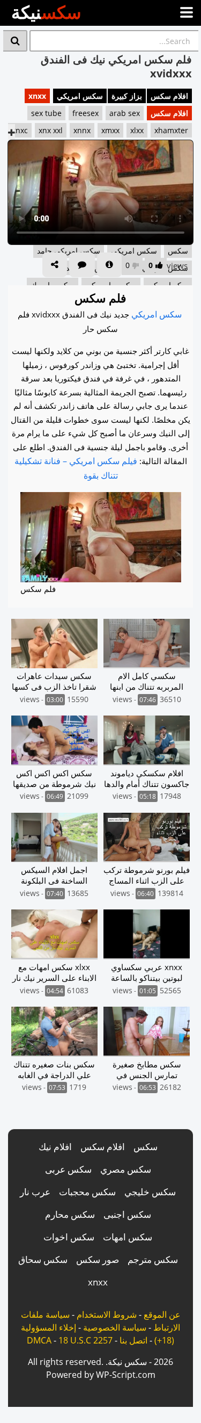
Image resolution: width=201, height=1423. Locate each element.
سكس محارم (70, 1214)
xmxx (110, 130)
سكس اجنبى (127, 1214)
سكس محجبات (87, 1192)
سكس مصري (125, 1169)
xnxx (37, 96)
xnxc (20, 130)
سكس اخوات (68, 1237)
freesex (85, 113)
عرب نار (35, 1192)
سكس (145, 1146)
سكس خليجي (150, 1192)
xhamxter (171, 130)
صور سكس (97, 1259)
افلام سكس (169, 96)
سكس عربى (68, 1169)
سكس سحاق (43, 1259)
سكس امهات (127, 1237)
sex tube (46, 113)
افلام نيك (55, 1146)
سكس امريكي (80, 96)
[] (15, 41)
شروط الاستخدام (107, 1314)
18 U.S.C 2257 (85, 1340)
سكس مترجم (153, 1259)
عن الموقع (162, 1314)
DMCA (39, 1340)
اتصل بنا (133, 1340)
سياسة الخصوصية (114, 1327)
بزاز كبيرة (126, 96)
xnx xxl (51, 130)
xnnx (82, 130)
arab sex (124, 113)
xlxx (137, 130)
